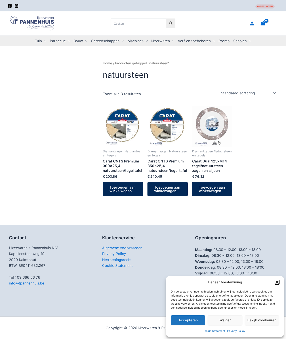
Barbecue (58, 41)
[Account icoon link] (252, 23)
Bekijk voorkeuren (261, 320)
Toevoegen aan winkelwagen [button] (122, 189)
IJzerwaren (160, 41)
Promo (224, 41)
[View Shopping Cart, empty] (268, 23)
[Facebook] (10, 6)
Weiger (225, 320)
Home (107, 63)
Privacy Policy (236, 331)
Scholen (240, 41)
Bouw (78, 41)
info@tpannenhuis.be (26, 283)
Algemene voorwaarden (122, 248)
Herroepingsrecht (117, 259)
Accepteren (188, 320)
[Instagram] (17, 6)
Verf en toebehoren (194, 41)
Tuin (38, 41)
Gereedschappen (105, 41)
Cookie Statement (213, 331)
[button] (277, 282)
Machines (135, 41)
